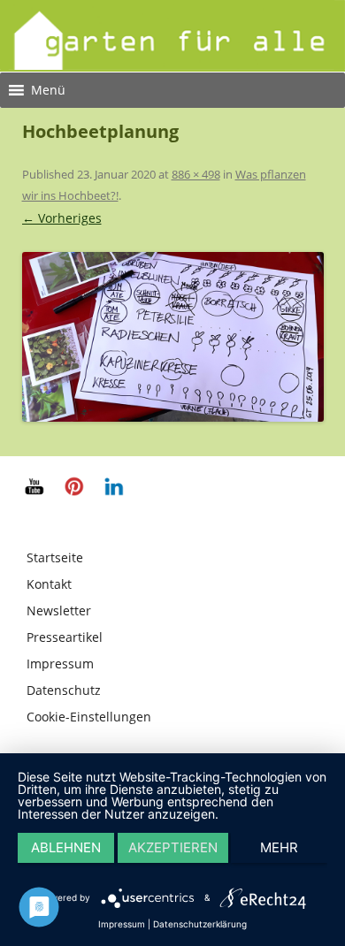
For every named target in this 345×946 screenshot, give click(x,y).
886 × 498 (196, 174)
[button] (48, 90)
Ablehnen (66, 847)
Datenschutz (64, 690)
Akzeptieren (173, 847)
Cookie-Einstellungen (89, 716)
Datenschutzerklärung (200, 923)
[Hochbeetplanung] (173, 337)
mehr (279, 847)
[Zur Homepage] (172, 65)
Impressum (60, 663)
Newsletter (59, 610)
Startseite (55, 557)
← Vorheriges (62, 218)
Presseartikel (65, 637)
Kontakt (49, 584)
